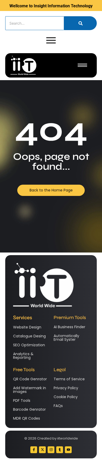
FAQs (58, 405)
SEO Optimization (29, 345)
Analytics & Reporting (23, 355)
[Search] (80, 23)
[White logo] (23, 65)
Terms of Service (69, 379)
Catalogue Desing (29, 336)
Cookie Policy (66, 396)
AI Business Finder (69, 327)
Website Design (27, 327)
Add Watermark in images (29, 389)
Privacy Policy (66, 388)
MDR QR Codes (26, 418)
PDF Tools (21, 400)
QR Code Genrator (30, 379)
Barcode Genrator (29, 409)
